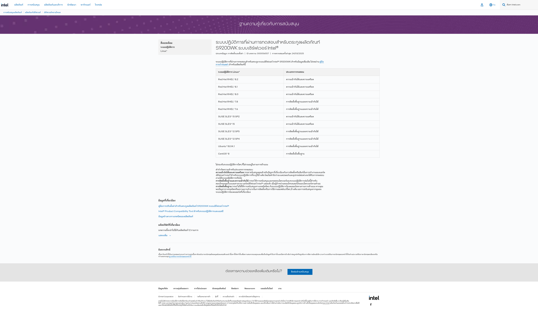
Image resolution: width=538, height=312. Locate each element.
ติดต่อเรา (235, 288)
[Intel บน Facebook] (371, 304)
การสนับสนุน (34, 5)
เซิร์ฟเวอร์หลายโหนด (52, 12)
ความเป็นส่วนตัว (228, 297)
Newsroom (249, 288)
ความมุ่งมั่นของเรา (181, 288)
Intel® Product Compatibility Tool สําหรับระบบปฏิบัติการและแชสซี (190, 211)
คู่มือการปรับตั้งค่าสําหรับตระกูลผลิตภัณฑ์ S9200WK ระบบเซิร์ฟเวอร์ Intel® (193, 206)
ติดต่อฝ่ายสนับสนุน (300, 272)
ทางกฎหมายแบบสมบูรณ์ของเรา (215, 303)
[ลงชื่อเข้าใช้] (482, 5)
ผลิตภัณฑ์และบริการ (53, 5)
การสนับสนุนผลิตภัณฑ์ (12, 12)
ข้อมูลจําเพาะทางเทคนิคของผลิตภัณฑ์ (175, 216)
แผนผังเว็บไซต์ (267, 288)
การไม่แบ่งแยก (200, 288)
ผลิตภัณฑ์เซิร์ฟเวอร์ (33, 12)
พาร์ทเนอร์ (86, 5)
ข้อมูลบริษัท (163, 288)
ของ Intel (326, 303)
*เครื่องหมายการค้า (203, 297)
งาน (279, 288)
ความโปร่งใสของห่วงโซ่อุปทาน (249, 297)
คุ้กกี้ (216, 297)
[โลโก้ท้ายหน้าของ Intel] (374, 298)
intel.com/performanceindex (173, 303)
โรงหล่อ (98, 5)
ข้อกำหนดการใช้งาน (185, 297)
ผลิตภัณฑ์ (18, 5)
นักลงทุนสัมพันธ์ (219, 288)
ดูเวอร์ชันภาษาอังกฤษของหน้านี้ (180, 256)
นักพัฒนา (71, 5)
